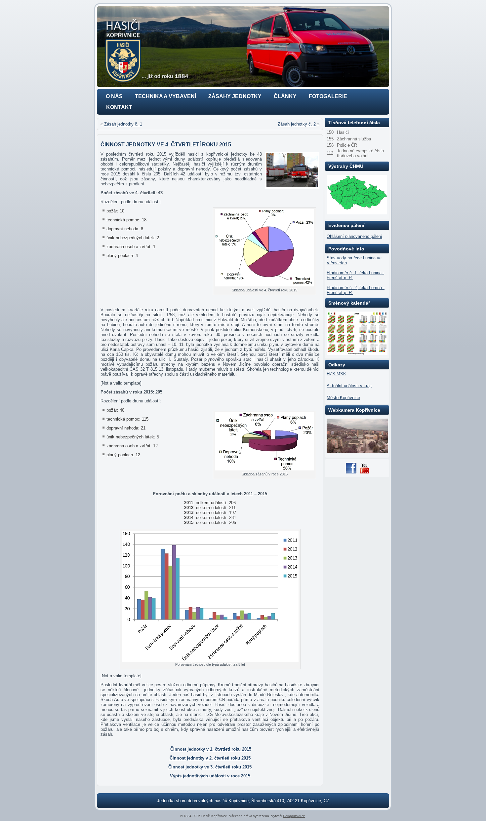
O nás (114, 96)
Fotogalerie (328, 96)
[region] (243, 46)
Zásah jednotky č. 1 (123, 124)
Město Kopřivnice (343, 397)
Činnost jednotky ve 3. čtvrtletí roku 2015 (210, 767)
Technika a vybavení (165, 96)
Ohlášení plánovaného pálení (354, 236)
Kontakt (119, 107)
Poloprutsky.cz (294, 816)
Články (285, 96)
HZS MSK (336, 373)
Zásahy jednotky (235, 96)
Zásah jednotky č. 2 (297, 124)
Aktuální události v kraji (349, 385)
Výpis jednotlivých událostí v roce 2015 (210, 775)
